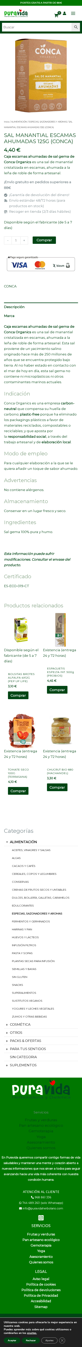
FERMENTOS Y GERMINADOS (31, 921)
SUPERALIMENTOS (24, 992)
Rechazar (31, 1340)
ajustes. (32, 1333)
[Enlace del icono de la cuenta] (64, 13)
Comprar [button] (18, 695)
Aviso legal (41, 1279)
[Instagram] (41, 1218)
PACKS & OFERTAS (25, 1041)
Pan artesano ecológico (41, 1125)
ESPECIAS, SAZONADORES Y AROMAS (37, 913)
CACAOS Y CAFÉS (23, 865)
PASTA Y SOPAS (22, 953)
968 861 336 (43, 1197)
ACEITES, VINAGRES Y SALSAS (31, 850)
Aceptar (12, 1340)
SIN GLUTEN (19, 976)
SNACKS (17, 984)
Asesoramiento (41, 1142)
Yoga (41, 1136)
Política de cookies (41, 1284)
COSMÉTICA (20, 1024)
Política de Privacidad (41, 1295)
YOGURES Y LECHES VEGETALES (33, 1008)
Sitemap (41, 1307)
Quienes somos (41, 1148)
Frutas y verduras (41, 1120)
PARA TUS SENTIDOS (28, 1049)
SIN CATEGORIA (23, 1057)
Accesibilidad (41, 1301)
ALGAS (16, 858)
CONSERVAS (20, 881)
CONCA (10, 286)
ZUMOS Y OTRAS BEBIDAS (29, 1016)
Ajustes (49, 1340)
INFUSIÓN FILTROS (24, 945)
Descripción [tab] (14, 307)
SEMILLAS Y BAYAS (24, 969)
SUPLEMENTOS (23, 1065)
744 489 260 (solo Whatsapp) (42, 1203)
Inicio (6, 122)
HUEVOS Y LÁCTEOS (25, 937)
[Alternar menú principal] (73, 13)
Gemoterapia (41, 1131)
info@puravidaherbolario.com (43, 1208)
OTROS (16, 1033)
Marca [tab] (9, 316)
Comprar (44, 240)
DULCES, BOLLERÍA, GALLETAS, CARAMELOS (40, 897)
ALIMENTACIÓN (23, 842)
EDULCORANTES (23, 905)
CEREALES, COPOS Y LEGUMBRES (34, 873)
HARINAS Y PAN (22, 929)
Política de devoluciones (41, 1290)
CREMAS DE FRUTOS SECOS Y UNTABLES (39, 889)
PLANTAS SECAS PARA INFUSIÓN (33, 961)
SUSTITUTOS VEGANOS (27, 1000)
